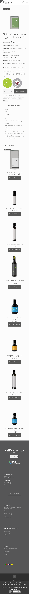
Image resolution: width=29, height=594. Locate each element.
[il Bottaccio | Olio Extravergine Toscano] (7, 2)
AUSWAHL (5, 97)
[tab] (14, 105)
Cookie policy (16, 591)
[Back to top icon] (14, 576)
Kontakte (6, 554)
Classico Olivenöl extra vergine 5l (14, 173)
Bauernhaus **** (7, 530)
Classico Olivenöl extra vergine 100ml (14, 208)
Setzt (5, 534)
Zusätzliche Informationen (14, 105)
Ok (10, 591)
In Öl (5, 511)
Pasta (5, 516)
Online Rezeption (8, 533)
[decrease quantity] (4, 91)
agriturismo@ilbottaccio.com (10, 483)
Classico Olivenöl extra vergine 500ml (14, 392)
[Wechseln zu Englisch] (8, 564)
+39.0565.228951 (7, 476)
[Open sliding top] (2, 2)
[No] (27, 587)
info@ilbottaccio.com (9, 477)
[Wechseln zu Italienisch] (5, 564)
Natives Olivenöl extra (14, 97)
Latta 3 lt (5, 100)
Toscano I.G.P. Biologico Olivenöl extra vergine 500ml (14, 281)
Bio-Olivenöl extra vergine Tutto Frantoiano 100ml (14, 356)
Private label (7, 551)
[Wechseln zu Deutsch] (11, 564)
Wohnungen (7, 531)
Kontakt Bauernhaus (8, 536)
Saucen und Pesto (8, 514)
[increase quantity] (11, 91)
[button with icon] (11, 456)
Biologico (19, 98)
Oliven (5, 510)
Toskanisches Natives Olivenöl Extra (12, 507)
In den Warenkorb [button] (14, 178)
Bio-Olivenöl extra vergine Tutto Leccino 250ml (14, 318)
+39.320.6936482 (8, 482)
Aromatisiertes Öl (8, 508)
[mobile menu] (26, 2)
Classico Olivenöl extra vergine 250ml (14, 244)
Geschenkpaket (7, 517)
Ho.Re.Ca (6, 549)
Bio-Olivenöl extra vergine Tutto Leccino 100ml (14, 429)
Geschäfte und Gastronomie (10, 548)
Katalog (5, 552)
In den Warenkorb (21, 91)
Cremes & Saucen (8, 513)
